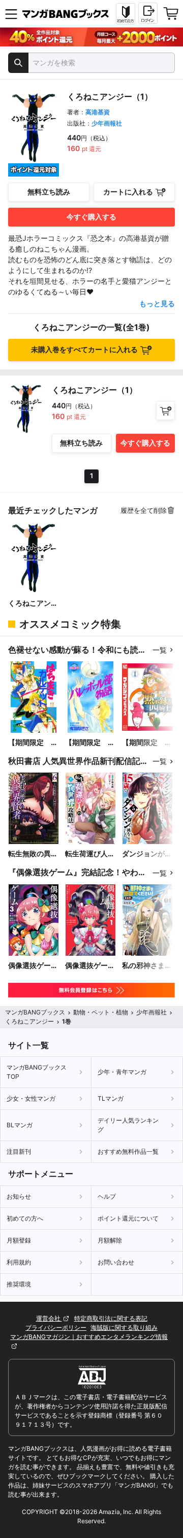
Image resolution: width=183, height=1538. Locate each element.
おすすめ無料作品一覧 (128, 1151)
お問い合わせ (116, 1262)
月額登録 (19, 1240)
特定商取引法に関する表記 (110, 1318)
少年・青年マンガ (122, 1072)
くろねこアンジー (33, 603)
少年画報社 (107, 123)
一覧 (159, 650)
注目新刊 (19, 1151)
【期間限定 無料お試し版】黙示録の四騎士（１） (147, 743)
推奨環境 (19, 1284)
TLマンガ (111, 1098)
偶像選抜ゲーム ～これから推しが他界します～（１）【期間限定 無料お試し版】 (90, 966)
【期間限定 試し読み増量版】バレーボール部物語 (90, 743)
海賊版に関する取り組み (124, 1327)
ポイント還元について (128, 1218)
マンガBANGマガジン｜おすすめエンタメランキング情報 (89, 1337)
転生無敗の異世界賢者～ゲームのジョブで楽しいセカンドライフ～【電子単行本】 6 (33, 854)
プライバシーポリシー (55, 1327)
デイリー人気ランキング (128, 1125)
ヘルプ (107, 1196)
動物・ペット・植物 (100, 1012)
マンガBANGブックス (35, 1012)
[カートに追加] (165, 410)
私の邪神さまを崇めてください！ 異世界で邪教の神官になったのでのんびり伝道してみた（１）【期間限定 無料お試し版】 (147, 966)
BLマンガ (20, 1125)
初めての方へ (25, 1218)
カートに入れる (128, 191)
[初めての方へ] (125, 13)
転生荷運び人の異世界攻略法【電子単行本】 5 (90, 854)
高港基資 (97, 112)
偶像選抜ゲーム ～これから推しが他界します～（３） (33, 966)
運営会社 (49, 1318)
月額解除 (110, 1240)
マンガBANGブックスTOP (37, 1071)
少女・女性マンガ (31, 1098)
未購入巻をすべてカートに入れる (84, 349)
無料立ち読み (48, 191)
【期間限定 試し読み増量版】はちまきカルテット (33, 743)
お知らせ (19, 1196)
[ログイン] (148, 13)
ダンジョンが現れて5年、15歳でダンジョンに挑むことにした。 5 (147, 854)
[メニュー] (11, 14)
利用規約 (19, 1262)
